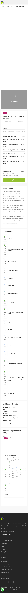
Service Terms (5, 572)
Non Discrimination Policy (8, 567)
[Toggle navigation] (26, 2)
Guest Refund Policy (6, 569)
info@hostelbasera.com (7, 531)
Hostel (3, 549)
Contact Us (4, 543)
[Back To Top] (25, 589)
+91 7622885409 (6, 534)
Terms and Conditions (15, 587)
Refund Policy (4, 561)
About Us (3, 546)
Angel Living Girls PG (11, 456)
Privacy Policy (4, 587)
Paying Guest (4, 552)
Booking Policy (5, 564)
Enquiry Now (14, 180)
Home (2, 6)
